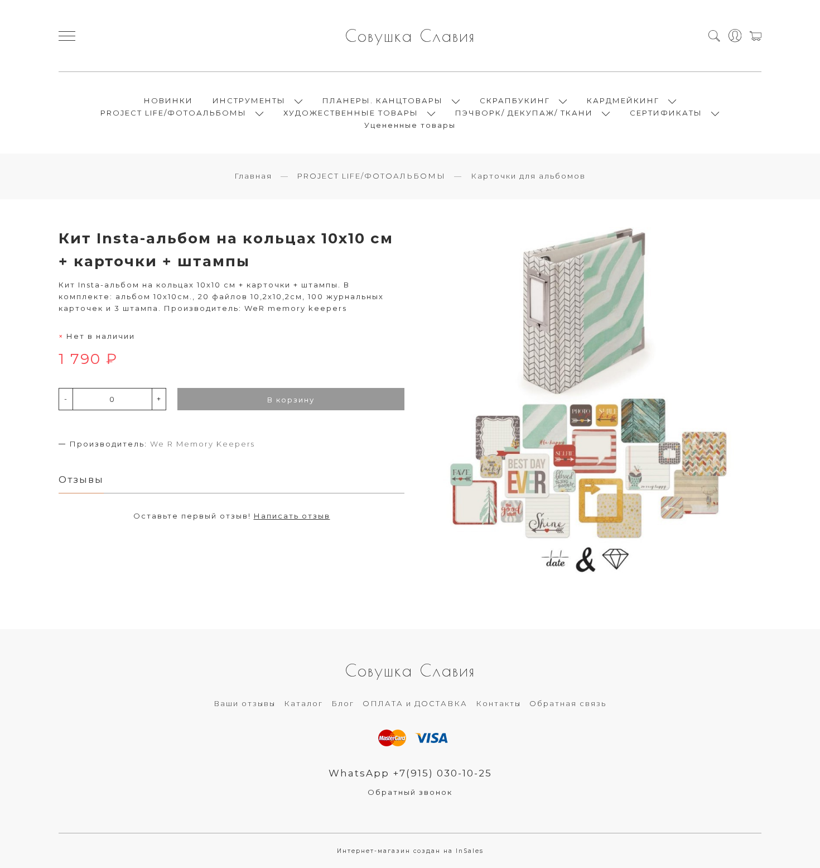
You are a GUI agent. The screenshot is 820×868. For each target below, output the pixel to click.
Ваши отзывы (245, 703)
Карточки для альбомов (528, 175)
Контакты (498, 703)
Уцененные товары (410, 125)
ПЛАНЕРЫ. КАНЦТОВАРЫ (382, 100)
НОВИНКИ (168, 100)
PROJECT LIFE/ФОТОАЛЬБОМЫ (173, 112)
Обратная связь (567, 703)
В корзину (291, 399)
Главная (253, 175)
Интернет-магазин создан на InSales (410, 851)
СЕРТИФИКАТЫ (666, 112)
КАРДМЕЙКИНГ (623, 100)
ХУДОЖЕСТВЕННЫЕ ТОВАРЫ (350, 112)
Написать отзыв (292, 515)
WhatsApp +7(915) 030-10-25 (410, 773)
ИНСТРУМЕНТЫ (249, 100)
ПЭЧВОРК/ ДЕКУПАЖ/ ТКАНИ (524, 112)
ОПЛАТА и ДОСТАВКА (415, 703)
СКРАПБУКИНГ (515, 100)
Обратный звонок (410, 792)
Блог (342, 703)
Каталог (303, 703)
